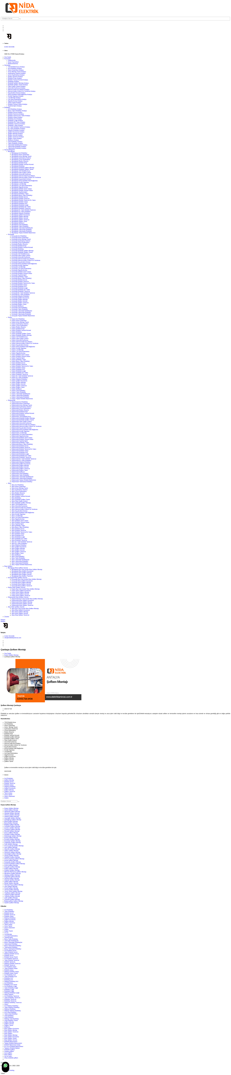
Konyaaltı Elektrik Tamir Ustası (21, 272)
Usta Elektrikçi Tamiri (11, 1020)
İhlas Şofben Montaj (10, 1030)
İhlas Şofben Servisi (10, 1040)
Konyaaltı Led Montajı (18, 267)
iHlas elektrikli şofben (11, 1058)
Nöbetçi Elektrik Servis (11, 954)
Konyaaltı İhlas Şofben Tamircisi (22, 586)
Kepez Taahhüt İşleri (18, 358)
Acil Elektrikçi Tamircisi (11, 996)
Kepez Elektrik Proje (18, 329)
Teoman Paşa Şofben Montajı (13, 885)
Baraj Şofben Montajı (11, 821)
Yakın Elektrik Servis (11, 952)
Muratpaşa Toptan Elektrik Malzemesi (23, 233)
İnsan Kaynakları (13, 62)
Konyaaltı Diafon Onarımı (20, 244)
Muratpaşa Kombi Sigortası (20, 182)
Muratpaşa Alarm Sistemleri (20, 154)
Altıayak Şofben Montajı (11, 813)
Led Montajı (8, 934)
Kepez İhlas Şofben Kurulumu (21, 590)
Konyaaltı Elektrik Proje (19, 246)
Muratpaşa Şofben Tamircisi (20, 220)
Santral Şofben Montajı (11, 878)
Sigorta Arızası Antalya (15, 101)
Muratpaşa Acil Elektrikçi (19, 153)
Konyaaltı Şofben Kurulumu (20, 298)
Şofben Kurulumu (10, 788)
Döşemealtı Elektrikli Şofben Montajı (23, 418)
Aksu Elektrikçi (16, 498)
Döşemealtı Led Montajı (19, 433)
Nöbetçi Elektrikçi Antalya (16, 130)
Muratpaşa (11, 151)
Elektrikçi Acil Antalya (15, 119)
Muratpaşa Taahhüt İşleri (19, 192)
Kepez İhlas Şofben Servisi (16, 587)
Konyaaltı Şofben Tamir (19, 304)
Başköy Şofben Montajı (11, 824)
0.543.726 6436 (9, 47)
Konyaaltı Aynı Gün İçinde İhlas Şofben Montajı (27, 579)
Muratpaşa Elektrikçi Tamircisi (21, 208)
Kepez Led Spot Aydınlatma (20, 351)
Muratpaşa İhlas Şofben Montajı (22, 573)
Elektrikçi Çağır (9, 989)
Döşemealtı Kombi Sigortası (20, 431)
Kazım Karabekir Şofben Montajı (14, 863)
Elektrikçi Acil (8, 978)
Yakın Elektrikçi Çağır (11, 988)
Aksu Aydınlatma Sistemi (19, 490)
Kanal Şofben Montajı (11, 860)
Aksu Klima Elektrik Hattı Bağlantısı (23, 512)
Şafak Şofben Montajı (11, 881)
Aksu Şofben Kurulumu (19, 546)
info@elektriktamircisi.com (12, 637)
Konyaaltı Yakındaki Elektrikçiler (22, 311)
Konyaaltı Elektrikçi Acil (19, 286)
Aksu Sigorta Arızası (18, 519)
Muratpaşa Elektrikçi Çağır (20, 205)
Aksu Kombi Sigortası (18, 514)
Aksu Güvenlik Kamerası (19, 506)
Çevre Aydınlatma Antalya (16, 75)
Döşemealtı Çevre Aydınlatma (21, 408)
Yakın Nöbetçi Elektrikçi (11, 1007)
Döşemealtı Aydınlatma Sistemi (21, 407)
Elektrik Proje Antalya (15, 78)
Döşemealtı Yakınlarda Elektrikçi (22, 481)
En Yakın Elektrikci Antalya (16, 128)
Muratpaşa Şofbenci (18, 223)
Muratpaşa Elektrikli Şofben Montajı (23, 167)
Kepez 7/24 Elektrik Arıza (20, 337)
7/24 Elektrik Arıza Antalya (16, 67)
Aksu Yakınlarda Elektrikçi (20, 563)
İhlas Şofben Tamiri (10, 1038)
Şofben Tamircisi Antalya (16, 137)
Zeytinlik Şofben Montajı (12, 899)
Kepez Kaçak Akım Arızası (20, 345)
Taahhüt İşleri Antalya (15, 106)
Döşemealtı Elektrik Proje (20, 411)
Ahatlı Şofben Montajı (11, 810)
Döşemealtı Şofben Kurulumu (21, 464)
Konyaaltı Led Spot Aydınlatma (21, 268)
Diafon (6, 798)
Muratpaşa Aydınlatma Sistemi (21, 158)
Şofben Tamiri (8, 1025)
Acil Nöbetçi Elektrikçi (11, 1006)
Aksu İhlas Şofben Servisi (16, 607)
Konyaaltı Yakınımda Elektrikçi (21, 312)
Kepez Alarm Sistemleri (19, 320)
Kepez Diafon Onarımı (19, 327)
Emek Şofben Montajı (11, 837)
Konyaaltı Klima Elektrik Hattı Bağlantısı (24, 263)
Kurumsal (7, 58)
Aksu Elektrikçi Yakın (18, 525)
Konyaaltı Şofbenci (18, 306)
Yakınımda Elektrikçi (10, 944)
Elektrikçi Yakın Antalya (15, 125)
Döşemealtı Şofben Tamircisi (21, 468)
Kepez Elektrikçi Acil (18, 369)
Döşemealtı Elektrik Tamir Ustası (22, 437)
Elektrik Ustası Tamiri (11, 973)
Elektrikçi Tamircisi (10, 999)
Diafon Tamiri (8, 931)
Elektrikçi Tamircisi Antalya (16, 124)
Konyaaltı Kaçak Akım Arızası (21, 262)
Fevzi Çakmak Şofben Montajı (14, 846)
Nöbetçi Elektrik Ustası (11, 971)
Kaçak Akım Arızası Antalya (16, 93)
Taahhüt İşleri (8, 937)
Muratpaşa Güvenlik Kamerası (21, 174)
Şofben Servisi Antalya (15, 135)
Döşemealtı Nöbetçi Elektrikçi (21, 462)
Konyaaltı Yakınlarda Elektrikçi (21, 314)
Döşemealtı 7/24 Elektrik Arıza (21, 416)
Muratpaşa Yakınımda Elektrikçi (22, 229)
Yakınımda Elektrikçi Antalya (17, 146)
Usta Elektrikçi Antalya (15, 141)
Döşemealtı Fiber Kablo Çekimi (22, 421)
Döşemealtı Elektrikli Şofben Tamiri (23, 420)
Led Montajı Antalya (14, 98)
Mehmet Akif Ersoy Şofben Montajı (15, 872)
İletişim (3, 620)
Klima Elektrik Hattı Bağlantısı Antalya (20, 94)
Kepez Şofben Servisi (18, 384)
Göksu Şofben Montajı (11, 850)
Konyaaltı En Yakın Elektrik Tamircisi (23, 293)
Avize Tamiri (8, 794)
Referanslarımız (13, 63)
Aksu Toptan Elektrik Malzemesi (22, 564)
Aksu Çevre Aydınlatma (19, 491)
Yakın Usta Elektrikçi (11, 1014)
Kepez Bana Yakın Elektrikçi (21, 361)
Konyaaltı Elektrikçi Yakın (20, 276)
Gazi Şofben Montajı (10, 847)
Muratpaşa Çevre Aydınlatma (21, 159)
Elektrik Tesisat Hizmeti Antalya (18, 80)
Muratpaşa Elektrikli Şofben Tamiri (22, 169)
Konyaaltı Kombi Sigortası (20, 265)
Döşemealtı (11, 400)
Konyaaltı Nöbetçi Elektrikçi (20, 296)
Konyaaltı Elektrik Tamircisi (20, 281)
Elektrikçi (7, 107)
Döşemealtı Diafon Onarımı (20, 410)
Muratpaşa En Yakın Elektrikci (21, 211)
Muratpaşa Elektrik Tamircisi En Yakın (24, 200)
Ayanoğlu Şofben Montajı (12, 818)
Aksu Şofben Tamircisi (19, 551)
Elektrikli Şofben (9, 1050)
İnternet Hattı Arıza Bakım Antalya (18, 89)
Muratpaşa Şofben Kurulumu (21, 215)
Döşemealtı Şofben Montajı (20, 465)
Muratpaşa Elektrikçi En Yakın (21, 206)
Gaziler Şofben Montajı (11, 902)
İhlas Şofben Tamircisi (11, 1032)
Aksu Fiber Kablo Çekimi (20, 501)
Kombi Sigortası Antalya (15, 96)
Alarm (6, 1004)
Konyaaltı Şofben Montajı (20, 299)
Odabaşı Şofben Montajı (12, 875)
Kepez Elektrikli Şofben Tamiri (21, 333)
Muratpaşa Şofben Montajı (20, 216)
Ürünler (6, 616)
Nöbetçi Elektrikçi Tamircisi (13, 1002)
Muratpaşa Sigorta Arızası (20, 187)
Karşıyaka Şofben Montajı (12, 862)
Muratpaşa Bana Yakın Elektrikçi (22, 195)
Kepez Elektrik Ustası (18, 368)
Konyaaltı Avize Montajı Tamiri (21, 239)
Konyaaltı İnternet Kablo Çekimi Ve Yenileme (26, 260)
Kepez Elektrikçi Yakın (19, 359)
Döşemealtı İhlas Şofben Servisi (18, 597)
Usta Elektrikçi (9, 1015)
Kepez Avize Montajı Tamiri (20, 322)
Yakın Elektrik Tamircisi (11, 960)
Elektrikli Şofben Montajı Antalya (18, 83)
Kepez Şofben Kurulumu (19, 381)
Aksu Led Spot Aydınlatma (20, 517)
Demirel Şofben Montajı (11, 831)
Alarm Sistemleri (9, 796)
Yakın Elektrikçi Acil (10, 976)
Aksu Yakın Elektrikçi (18, 558)
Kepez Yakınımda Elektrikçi (20, 395)
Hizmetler (7, 65)
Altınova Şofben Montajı (12, 815)
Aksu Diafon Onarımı (18, 493)
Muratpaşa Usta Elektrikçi (20, 224)
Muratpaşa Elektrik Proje (19, 163)
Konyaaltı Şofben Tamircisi (20, 302)
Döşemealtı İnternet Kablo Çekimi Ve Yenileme (27, 426)
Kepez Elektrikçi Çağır (19, 371)
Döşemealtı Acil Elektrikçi (20, 402)
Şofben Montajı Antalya (15, 133)
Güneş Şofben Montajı (11, 855)
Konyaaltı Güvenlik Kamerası (21, 257)
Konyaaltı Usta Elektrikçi (19, 307)
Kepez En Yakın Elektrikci (20, 377)
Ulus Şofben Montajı (10, 886)
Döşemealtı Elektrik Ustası (20, 451)
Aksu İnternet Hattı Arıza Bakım (21, 507)
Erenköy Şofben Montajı (12, 839)
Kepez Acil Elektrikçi (18, 319)
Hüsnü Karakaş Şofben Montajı (14, 859)
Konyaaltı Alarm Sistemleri (20, 237)
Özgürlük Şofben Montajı (12, 876)
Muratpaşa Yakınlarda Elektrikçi (22, 231)
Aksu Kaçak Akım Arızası (19, 511)
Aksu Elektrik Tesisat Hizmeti (21, 496)
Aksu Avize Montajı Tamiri (20, 488)
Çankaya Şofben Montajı (12, 829)
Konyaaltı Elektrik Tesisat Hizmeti (22, 247)
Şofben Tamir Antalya (15, 138)
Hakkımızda (12, 60)
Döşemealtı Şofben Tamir (20, 470)
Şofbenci (7, 1027)
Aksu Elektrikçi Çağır (18, 537)
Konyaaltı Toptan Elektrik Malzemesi (23, 315)
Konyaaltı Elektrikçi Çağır (20, 288)
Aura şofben (8, 1053)
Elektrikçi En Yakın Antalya (16, 122)
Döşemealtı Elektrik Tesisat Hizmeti (23, 413)
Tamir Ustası (8, 793)
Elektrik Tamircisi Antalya (16, 114)
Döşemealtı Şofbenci (18, 472)
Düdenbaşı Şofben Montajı (12, 836)
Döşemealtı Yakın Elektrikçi (20, 475)
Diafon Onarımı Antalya (15, 76)
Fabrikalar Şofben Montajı (12, 842)
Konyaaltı (11, 234)
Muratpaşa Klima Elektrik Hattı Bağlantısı (25, 180)
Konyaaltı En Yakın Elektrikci (21, 294)
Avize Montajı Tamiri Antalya (17, 71)
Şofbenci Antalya (13, 140)
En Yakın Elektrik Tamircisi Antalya (19, 127)
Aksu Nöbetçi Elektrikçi (19, 545)
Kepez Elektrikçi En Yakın (20, 372)
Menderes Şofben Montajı (12, 873)
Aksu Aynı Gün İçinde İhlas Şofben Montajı (25, 608)
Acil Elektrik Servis (10, 950)
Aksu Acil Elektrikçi (18, 485)
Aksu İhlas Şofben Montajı (20, 612)
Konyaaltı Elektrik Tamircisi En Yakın (23, 283)
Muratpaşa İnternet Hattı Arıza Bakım (23, 176)
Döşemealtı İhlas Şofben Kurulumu (23, 600)
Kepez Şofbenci (17, 389)
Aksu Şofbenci (16, 555)
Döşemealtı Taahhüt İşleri (20, 441)
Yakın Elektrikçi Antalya (15, 143)
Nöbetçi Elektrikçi (10, 786)
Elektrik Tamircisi (9, 783)
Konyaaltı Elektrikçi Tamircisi (21, 291)
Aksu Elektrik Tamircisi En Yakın (22, 532)
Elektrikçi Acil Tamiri (10, 984)
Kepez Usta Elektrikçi (18, 390)
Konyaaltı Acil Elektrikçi (19, 236)
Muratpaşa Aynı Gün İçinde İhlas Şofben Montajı (27, 569)
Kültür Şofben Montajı (11, 868)
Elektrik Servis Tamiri (11, 957)
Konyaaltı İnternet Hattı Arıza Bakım (23, 259)
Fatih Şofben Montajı (11, 844)
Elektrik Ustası (9, 785)
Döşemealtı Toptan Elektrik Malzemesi (24, 480)
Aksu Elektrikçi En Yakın (19, 538)
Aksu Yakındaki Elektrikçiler (20, 560)
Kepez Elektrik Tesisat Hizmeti (21, 330)
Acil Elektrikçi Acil (10, 975)
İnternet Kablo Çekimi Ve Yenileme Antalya (21, 91)
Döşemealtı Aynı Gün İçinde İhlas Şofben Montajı (27, 599)
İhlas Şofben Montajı (10, 1035)
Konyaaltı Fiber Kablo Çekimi (21, 255)
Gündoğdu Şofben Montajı (12, 854)
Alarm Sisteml (8, 994)
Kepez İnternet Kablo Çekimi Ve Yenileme (25, 343)
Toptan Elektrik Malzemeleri (13, 1043)
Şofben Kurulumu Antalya (16, 132)
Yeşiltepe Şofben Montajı (12, 893)
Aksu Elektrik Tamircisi (19, 530)
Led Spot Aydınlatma (11, 936)
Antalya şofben (9, 1051)
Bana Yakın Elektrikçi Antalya (17, 111)
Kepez (10, 317)
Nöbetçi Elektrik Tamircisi (12, 963)
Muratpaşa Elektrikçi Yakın (20, 193)
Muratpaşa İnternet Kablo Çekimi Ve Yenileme (26, 177)
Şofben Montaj (9, 790)
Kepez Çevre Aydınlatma (19, 325)
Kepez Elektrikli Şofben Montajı (22, 335)
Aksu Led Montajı (17, 516)
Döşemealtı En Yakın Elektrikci (21, 460)
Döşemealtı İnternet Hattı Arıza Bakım (23, 424)
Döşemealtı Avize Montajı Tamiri (22, 405)
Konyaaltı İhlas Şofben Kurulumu (22, 581)
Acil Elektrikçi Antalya (15, 68)
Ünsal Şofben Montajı (11, 888)
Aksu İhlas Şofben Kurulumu (21, 610)
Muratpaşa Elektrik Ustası (20, 202)
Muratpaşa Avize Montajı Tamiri (21, 156)
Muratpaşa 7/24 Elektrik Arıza (21, 171)
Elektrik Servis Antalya (15, 112)
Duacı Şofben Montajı (11, 833)
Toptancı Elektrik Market (12, 1048)
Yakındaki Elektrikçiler (11, 941)
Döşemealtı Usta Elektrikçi (20, 473)
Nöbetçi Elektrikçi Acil (11, 981)
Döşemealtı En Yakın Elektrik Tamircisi (24, 459)
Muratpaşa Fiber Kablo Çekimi (21, 172)
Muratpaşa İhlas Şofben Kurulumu (22, 571)
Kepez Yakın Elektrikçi (19, 392)
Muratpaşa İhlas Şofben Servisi (18, 568)
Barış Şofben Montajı (11, 823)
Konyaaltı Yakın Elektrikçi (20, 309)
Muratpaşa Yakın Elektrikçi (20, 226)
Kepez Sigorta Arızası (18, 353)
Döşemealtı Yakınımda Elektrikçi (22, 478)
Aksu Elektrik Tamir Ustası (20, 520)
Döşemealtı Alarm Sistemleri (21, 403)
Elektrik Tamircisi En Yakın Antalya (19, 115)
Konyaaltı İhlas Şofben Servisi (17, 577)
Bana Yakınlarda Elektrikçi (12, 949)
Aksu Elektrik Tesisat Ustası (20, 522)
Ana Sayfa (7, 57)
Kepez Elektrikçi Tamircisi (20, 374)
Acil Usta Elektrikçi (10, 1012)
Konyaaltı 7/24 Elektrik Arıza (21, 254)
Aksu (9, 483)
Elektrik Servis (9, 781)
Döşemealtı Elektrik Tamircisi (21, 447)
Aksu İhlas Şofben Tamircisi (20, 615)
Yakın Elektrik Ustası (11, 968)
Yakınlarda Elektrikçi (10, 947)
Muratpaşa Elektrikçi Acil (19, 203)
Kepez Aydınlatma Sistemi (20, 324)
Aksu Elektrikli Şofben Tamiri (21, 499)
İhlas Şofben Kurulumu (11, 1028)
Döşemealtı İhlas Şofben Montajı (22, 602)
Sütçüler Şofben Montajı (12, 880)
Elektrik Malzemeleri (10, 1041)
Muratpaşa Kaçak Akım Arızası (21, 179)
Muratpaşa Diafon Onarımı (20, 161)
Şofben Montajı (9, 780)
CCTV (6, 932)
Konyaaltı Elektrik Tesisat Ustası (22, 273)
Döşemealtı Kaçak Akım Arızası (21, 428)
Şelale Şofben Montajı (11, 883)
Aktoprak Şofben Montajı (12, 811)
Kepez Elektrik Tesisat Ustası (21, 356)
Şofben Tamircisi (9, 791)
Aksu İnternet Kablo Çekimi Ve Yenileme (24, 509)
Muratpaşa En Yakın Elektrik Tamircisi (24, 210)
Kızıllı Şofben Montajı (11, 865)
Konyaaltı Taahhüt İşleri (19, 275)
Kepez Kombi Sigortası (19, 348)
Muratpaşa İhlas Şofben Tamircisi (22, 576)
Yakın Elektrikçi (9, 911)
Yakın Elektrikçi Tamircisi (12, 997)
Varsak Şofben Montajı (11, 889)
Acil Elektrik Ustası (10, 967)
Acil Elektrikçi (8, 778)
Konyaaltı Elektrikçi (18, 249)
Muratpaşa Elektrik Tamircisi (21, 198)
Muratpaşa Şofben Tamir (19, 221)
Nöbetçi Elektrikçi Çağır (11, 993)
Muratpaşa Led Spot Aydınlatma (22, 185)
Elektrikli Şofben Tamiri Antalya (18, 84)
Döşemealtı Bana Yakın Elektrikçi (22, 444)
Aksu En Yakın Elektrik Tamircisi (22, 542)
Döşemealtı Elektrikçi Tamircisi (21, 457)
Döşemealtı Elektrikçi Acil (20, 452)
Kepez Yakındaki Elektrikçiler (21, 394)
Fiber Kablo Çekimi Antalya (16, 86)
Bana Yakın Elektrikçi (11, 939)
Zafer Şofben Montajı (11, 898)
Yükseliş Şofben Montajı (12, 896)
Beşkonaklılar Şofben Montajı (13, 901)
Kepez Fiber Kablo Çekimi (20, 338)
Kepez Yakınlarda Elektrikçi (20, 397)
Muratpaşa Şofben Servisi (20, 218)
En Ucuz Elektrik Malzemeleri (13, 1046)
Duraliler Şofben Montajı (12, 834)
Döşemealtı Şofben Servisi (20, 467)
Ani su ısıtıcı (8, 1056)
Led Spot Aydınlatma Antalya (17, 99)
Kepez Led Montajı (18, 350)
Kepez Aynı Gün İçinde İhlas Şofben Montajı (26, 589)
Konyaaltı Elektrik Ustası (19, 285)
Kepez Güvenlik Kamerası (20, 340)
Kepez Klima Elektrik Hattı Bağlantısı (23, 346)
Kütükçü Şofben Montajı (12, 870)
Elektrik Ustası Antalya (15, 117)
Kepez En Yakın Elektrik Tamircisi (22, 376)
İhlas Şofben (8, 566)
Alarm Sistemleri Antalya (16, 70)
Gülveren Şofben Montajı (12, 852)
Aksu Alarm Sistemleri (19, 486)
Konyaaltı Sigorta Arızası (19, 270)
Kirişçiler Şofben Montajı (12, 867)
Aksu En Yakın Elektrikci (19, 543)
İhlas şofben (8, 1054)
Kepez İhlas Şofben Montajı (20, 592)
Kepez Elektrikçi (17, 332)
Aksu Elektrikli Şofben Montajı (21, 503)
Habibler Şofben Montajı (12, 857)
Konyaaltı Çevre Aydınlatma (20, 242)
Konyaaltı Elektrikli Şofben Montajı (22, 250)
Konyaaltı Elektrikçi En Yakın (21, 289)
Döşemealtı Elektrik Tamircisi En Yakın (24, 449)
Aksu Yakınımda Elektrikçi (20, 561)
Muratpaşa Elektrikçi (18, 166)
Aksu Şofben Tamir (18, 553)
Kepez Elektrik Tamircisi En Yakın (22, 366)
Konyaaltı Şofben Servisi (19, 301)
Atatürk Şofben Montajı (11, 816)
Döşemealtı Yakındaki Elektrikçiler (22, 477)
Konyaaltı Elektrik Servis (19, 280)
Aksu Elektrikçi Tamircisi (19, 540)
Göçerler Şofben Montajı (12, 849)
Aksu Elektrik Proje (18, 494)
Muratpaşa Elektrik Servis (20, 197)
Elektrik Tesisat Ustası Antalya (17, 104)
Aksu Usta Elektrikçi (18, 556)
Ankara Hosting (9, 1070)
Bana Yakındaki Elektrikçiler (13, 942)
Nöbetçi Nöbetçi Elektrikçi (12, 1010)
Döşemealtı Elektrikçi (18, 415)
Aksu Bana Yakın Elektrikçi (20, 527)
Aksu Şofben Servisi (18, 550)
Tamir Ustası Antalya (14, 102)
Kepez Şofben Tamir (18, 387)
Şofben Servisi (9, 1023)
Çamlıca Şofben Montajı (12, 828)
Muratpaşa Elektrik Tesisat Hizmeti (23, 164)
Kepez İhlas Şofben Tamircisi (21, 595)
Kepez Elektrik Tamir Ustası (20, 355)
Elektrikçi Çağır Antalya (15, 120)
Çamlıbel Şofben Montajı (12, 826)
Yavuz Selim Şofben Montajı (13, 891)
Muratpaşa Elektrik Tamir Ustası (22, 189)
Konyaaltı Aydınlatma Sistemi (21, 241)
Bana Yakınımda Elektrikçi (12, 945)
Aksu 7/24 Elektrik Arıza (19, 504)
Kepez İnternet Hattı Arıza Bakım (22, 342)
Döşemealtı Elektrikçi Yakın (20, 442)
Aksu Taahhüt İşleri (18, 524)
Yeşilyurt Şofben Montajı (12, 894)
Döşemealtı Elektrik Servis (20, 446)
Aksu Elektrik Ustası (18, 533)
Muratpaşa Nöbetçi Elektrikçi (21, 213)
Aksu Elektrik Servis (18, 529)
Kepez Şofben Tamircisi (19, 385)
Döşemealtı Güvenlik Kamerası (21, 423)
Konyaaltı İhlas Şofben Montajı (21, 582)
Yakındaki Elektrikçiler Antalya (17, 145)
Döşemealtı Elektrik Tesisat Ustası (22, 439)
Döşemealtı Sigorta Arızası (20, 436)
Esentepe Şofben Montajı (12, 841)
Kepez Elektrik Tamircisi (19, 364)
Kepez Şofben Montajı (19, 382)
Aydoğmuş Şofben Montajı (12, 820)
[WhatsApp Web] (5, 1067)
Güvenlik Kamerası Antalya (16, 88)
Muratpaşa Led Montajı (19, 184)
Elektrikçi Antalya (13, 81)
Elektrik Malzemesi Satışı (12, 1045)
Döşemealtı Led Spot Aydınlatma (22, 434)
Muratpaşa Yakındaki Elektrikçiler (22, 228)
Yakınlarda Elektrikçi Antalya (17, 148)
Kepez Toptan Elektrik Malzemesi (22, 398)
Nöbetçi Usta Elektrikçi (11, 1019)
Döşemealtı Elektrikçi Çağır (20, 454)
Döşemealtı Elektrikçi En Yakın (21, 455)
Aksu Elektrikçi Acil (18, 535)
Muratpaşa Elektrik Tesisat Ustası (22, 190)
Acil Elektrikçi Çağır (10, 986)
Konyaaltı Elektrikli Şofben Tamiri (22, 252)
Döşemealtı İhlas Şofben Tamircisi (22, 605)
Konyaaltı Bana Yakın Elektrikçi (22, 278)
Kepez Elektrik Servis (18, 363)
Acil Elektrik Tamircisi (11, 958)
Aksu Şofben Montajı (18, 548)
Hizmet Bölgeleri (9, 150)
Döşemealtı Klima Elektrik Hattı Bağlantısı (25, 429)
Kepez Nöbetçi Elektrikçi (19, 379)
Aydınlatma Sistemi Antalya (16, 73)
